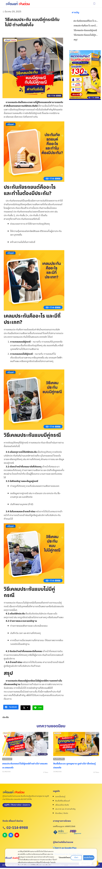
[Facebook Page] (10, 835)
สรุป (75, 40)
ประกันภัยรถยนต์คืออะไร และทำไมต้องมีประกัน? (85, 21)
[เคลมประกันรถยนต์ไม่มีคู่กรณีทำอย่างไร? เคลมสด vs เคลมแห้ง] (25, 744)
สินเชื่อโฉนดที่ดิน (59, 759)
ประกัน (5, 717)
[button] (94, 4)
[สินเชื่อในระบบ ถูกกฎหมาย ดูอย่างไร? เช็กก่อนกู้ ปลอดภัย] (76, 744)
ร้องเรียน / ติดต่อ (61, 813)
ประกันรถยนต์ (7, 759)
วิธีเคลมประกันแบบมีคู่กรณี (85, 30)
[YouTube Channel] (16, 835)
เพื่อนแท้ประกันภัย (62, 805)
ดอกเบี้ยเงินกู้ (60, 796)
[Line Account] (4, 835)
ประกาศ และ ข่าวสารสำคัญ (65, 809)
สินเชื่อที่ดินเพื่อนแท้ (62, 801)
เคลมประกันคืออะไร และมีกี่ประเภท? (86, 25)
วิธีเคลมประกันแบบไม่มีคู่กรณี (86, 35)
